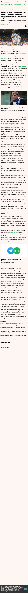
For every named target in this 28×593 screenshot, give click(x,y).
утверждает (23, 66)
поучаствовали (14, 232)
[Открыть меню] (26, 2)
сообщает (3, 58)
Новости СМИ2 (5, 347)
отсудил (15, 80)
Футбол (12, 10)
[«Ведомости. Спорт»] (2, 1)
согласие (19, 588)
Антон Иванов (4, 24)
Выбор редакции (5, 4)
